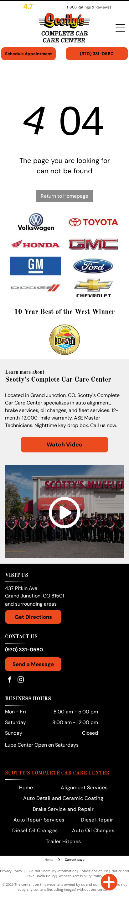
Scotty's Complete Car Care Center (57, 773)
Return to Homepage (64, 196)
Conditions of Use (94, 870)
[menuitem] (26, 787)
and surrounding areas (31, 604)
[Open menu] (120, 28)
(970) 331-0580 (24, 649)
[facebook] (9, 680)
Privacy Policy (11, 870)
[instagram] (20, 680)
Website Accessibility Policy (80, 876)
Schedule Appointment (28, 53)
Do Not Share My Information (53, 870)
